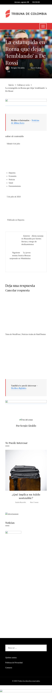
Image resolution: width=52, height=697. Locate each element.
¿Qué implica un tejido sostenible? (26, 496)
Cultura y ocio (13, 35)
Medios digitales (18, 388)
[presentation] (8, 476)
